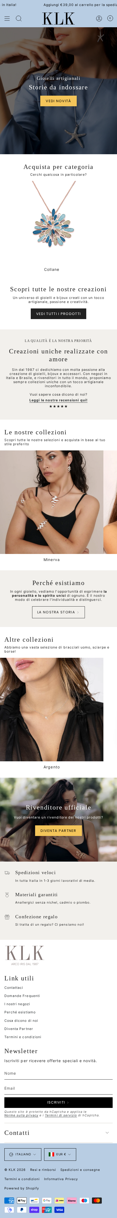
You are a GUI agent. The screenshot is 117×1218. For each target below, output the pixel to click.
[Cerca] (18, 18)
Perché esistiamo (20, 1012)
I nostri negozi (17, 1004)
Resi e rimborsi (43, 1170)
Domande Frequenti (22, 996)
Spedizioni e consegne (80, 1170)
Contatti (17, 1132)
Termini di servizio (61, 1115)
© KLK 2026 (15, 1170)
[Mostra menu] (7, 18)
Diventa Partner (18, 1029)
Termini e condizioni (22, 1037)
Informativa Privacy (61, 1179)
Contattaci (13, 988)
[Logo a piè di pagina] (24, 955)
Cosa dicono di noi (21, 1021)
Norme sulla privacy (21, 1115)
